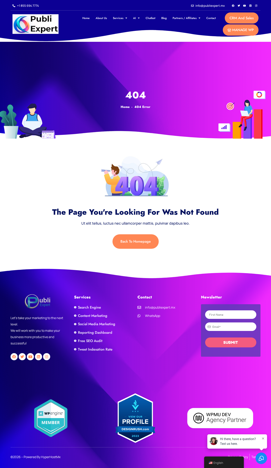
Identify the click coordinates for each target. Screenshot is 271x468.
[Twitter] (238, 5)
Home (86, 18)
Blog (164, 18)
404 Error (142, 107)
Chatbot (150, 18)
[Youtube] (244, 5)
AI (134, 18)
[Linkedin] (250, 5)
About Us (101, 18)
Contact (211, 18)
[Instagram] (256, 5)
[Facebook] (233, 5)
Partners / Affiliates (185, 18)
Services (118, 18)
